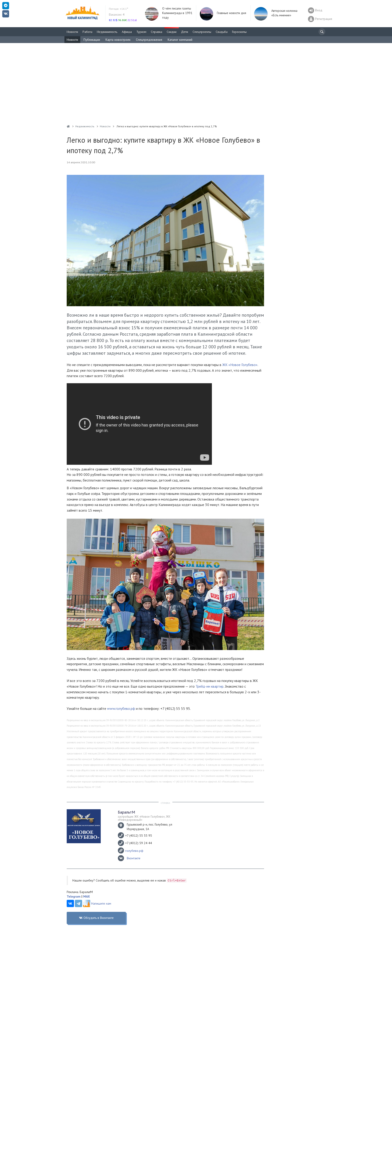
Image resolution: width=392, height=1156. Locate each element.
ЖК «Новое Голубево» (239, 364)
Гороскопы (239, 32)
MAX (86, 896)
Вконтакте (133, 858)
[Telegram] (78, 903)
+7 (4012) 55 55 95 (138, 835)
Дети (184, 32)
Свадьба (222, 32)
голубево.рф (134, 851)
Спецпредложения (149, 40)
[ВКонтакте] (70, 903)
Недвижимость (107, 32)
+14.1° (118, 8)
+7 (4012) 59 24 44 (138, 843)
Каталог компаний (180, 40)
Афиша (127, 32)
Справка (156, 32)
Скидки (171, 32)
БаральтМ (126, 812)
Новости (72, 32)
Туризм (141, 32)
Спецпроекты (202, 32)
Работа (87, 32)
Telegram (74, 896)
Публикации (91, 40)
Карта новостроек (117, 40)
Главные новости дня (231, 13)
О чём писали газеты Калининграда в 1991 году (177, 12)
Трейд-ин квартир (209, 686)
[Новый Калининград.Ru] (68, 126)
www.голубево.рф (121, 708)
